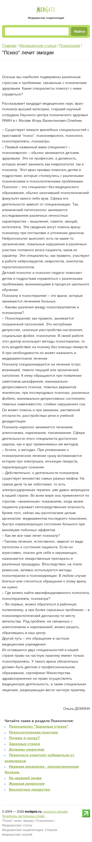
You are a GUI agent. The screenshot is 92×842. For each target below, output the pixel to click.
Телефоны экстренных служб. (23, 816)
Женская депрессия (26, 784)
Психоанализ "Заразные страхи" (38, 726)
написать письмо (55, 811)
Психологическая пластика (33, 732)
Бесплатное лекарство (29, 789)
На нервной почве (25, 778)
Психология (69, 45)
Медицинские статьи (37, 45)
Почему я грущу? (24, 738)
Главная (9, 45)
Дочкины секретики (26, 749)
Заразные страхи (24, 744)
